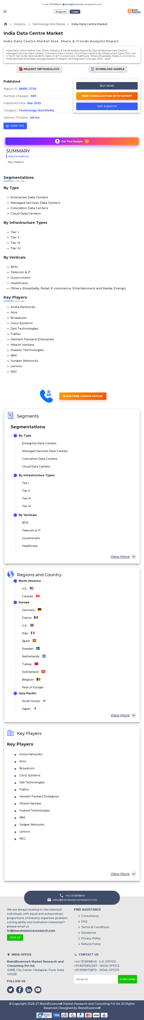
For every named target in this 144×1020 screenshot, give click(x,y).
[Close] (98, 504)
